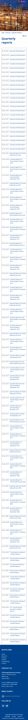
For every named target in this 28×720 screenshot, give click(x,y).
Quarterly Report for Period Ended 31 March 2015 (17, 311)
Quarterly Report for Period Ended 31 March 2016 (17, 281)
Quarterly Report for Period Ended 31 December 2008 (18, 502)
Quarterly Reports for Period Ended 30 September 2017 (16, 237)
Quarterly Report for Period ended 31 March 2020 (17, 161)
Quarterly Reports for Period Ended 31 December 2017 (18, 229)
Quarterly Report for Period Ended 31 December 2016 (18, 259)
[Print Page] (23, 36)
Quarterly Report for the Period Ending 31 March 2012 (17, 399)
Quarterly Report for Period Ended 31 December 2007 (18, 532)
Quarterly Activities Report (17, 51)
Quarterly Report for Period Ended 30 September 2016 (16, 267)
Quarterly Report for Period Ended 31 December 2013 (18, 349)
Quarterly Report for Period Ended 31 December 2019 (18, 169)
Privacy (14, 716)
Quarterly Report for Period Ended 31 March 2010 (17, 458)
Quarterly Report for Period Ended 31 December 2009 (18, 466)
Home (3, 654)
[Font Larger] (25, 36)
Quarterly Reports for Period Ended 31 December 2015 (18, 289)
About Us (4, 656)
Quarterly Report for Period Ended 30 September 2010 (16, 444)
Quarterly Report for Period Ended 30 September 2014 (16, 327)
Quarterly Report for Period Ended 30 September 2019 (16, 177)
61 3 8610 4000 (12, 684)
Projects (4, 658)
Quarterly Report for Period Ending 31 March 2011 (17, 428)
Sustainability (5, 661)
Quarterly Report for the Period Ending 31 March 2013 (17, 369)
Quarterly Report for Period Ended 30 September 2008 (16, 510)
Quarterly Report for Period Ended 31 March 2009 (17, 494)
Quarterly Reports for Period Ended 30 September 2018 (16, 207)
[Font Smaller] (24, 36)
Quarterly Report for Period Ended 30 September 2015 (16, 297)
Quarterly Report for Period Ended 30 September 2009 (16, 474)
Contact (4, 663)
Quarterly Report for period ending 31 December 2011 (16, 407)
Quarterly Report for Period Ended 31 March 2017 (17, 251)
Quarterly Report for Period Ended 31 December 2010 (18, 436)
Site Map (7, 716)
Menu (23, 1)
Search (20, 716)
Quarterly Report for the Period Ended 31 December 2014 (18, 319)
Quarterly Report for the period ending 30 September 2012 (17, 385)
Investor (4, 660)
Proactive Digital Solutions (16, 718)
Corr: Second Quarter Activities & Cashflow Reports (16, 609)
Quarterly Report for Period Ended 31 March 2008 (17, 524)
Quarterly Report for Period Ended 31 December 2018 (18, 199)
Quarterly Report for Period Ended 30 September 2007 (16, 540)
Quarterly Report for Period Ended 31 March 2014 (17, 341)
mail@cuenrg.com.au (12, 682)
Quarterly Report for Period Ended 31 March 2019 (17, 191)
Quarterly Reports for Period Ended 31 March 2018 (17, 221)
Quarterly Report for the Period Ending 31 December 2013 (17, 377)
